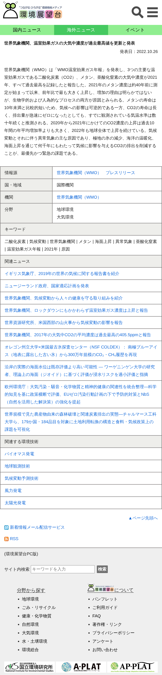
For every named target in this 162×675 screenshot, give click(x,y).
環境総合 (30, 649)
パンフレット (105, 599)
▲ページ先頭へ (143, 518)
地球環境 (30, 599)
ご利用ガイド (105, 607)
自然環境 (30, 624)
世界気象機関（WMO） (79, 197)
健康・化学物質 (36, 616)
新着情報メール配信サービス (37, 527)
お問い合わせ (105, 649)
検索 (102, 569)
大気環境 (30, 632)
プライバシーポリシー (113, 632)
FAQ (96, 616)
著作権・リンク (107, 624)
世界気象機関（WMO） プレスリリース (96, 172)
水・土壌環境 (34, 641)
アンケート (102, 641)
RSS (13, 538)
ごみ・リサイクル (39, 607)
